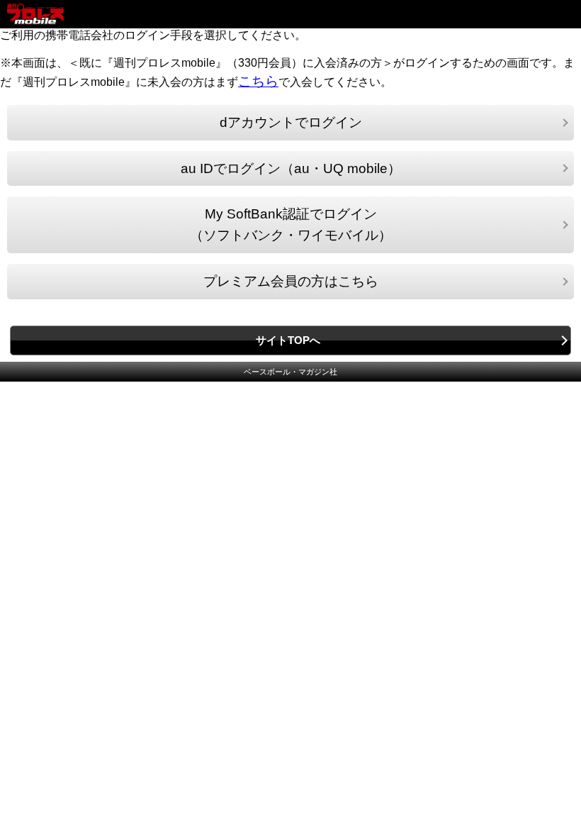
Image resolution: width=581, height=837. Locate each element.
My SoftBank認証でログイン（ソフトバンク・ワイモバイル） (291, 224)
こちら (258, 81)
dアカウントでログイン (291, 122)
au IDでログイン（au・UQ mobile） (291, 168)
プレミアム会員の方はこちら (290, 281)
